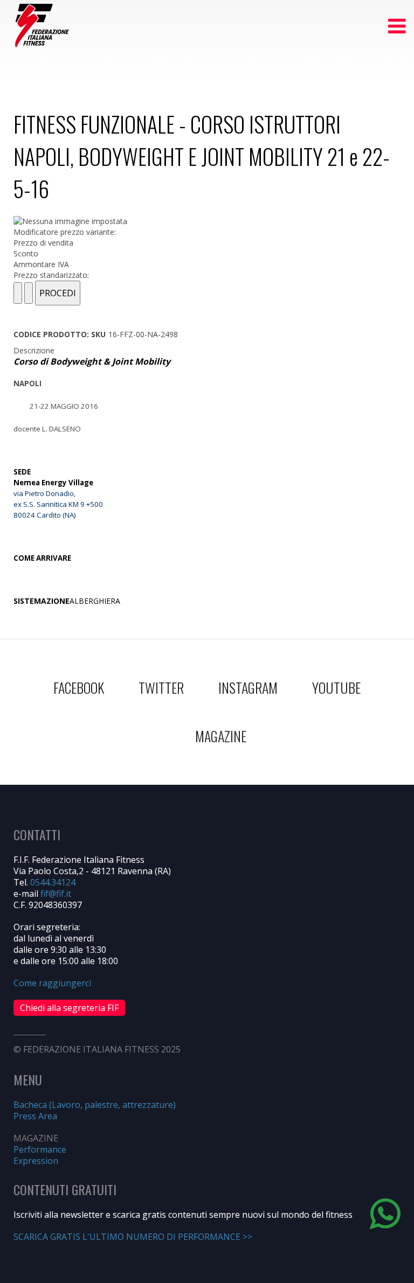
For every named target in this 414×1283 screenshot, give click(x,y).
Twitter (161, 687)
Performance (39, 1149)
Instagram (248, 687)
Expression (35, 1161)
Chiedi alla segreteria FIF (69, 1008)
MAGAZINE (220, 736)
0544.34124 (52, 882)
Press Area (35, 1116)
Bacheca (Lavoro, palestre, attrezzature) (94, 1105)
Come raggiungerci (52, 983)
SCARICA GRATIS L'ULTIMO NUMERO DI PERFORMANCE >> (132, 1237)
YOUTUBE (336, 687)
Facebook (78, 687)
